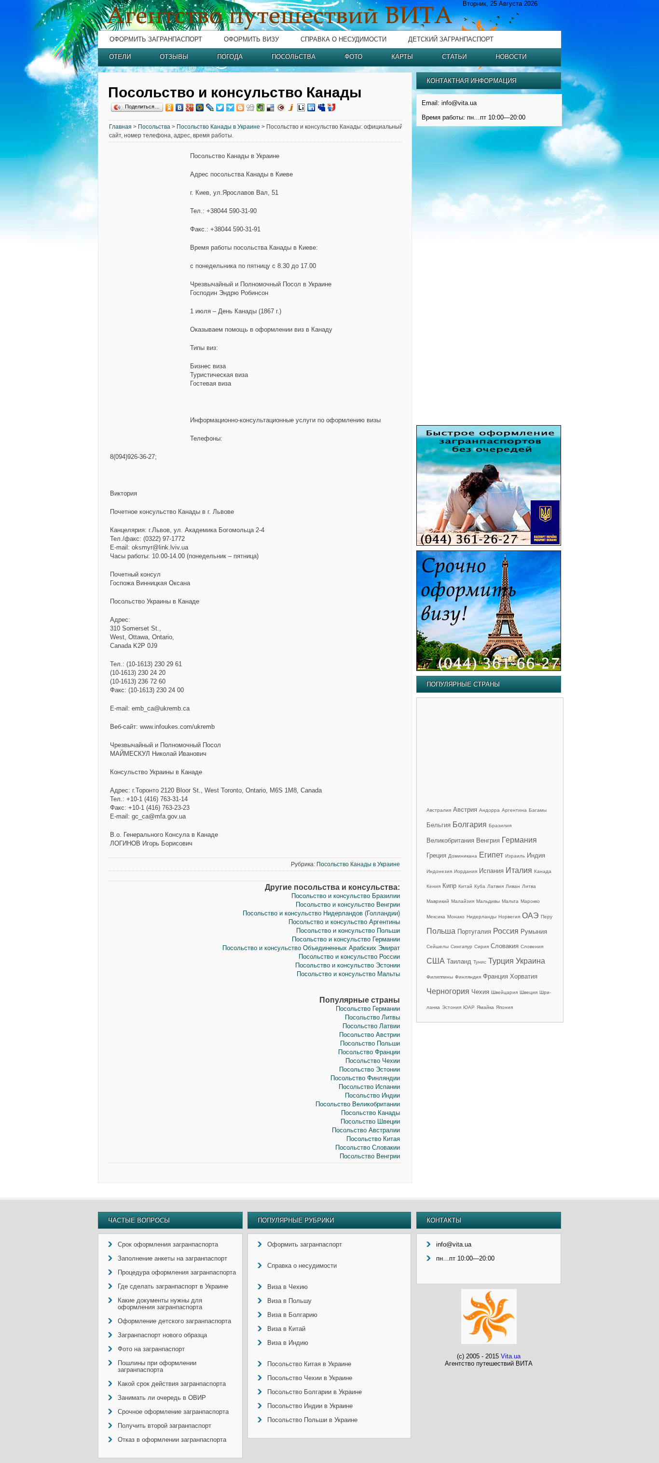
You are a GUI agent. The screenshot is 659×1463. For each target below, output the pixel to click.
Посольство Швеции (370, 1121)
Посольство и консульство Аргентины (344, 922)
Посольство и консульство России (349, 956)
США (435, 961)
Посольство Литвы (372, 1017)
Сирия (481, 946)
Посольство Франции (369, 1052)
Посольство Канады (370, 1112)
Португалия (474, 931)
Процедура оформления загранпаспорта (177, 1272)
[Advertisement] (149, 298)
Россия (506, 931)
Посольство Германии (368, 1008)
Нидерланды (481, 916)
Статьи (454, 56)
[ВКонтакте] (180, 107)
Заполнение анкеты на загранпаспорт (172, 1258)
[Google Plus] (190, 107)
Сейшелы (437, 946)
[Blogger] (240, 107)
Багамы (538, 810)
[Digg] (251, 107)
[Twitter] (220, 107)
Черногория (447, 991)
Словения (532, 946)
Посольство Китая (373, 1138)
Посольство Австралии (366, 1130)
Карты (402, 56)
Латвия (495, 886)
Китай (465, 886)
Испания (491, 870)
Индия (536, 855)
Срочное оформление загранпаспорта (173, 1411)
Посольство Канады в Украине (218, 126)
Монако (456, 916)
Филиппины (439, 977)
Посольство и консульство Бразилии (345, 895)
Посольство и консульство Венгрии (348, 904)
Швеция (528, 992)
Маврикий (437, 901)
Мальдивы (488, 901)
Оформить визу (251, 39)
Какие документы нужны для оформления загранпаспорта (160, 1304)
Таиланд (459, 961)
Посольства (294, 56)
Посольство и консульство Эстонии (347, 965)
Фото (353, 56)
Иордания (465, 871)
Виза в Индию (287, 1342)
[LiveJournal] (210, 107)
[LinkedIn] (311, 107)
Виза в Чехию (287, 1286)
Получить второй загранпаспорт (164, 1425)
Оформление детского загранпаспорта (174, 1321)
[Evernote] (261, 107)
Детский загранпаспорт (451, 39)
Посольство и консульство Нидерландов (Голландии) (321, 913)
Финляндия (468, 977)
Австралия (438, 810)
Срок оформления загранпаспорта (168, 1244)
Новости (510, 56)
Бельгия (438, 825)
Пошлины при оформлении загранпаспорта (157, 1366)
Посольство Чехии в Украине (309, 1378)
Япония (504, 1007)
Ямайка (485, 1007)
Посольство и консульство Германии (346, 939)
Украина (530, 961)
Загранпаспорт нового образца (162, 1335)
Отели (120, 56)
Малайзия (462, 901)
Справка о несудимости (343, 39)
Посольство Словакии (367, 1147)
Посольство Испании (369, 1086)
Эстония (451, 1007)
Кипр (449, 885)
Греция (436, 855)
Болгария (470, 824)
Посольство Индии (372, 1095)
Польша (440, 931)
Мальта (510, 901)
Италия (519, 870)
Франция (495, 976)
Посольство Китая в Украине (309, 1364)
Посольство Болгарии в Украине (314, 1392)
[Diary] (281, 107)
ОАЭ (530, 916)
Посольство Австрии (369, 1034)
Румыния (534, 931)
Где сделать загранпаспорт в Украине (173, 1286)
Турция (501, 961)
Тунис (479, 962)
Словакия (505, 946)
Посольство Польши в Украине (312, 1419)
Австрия (465, 809)
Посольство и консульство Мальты (348, 974)
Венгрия (488, 840)
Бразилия (500, 825)
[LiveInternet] (301, 107)
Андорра (489, 810)
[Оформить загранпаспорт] (488, 543)
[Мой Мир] (200, 107)
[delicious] (271, 107)
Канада (542, 871)
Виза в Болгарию (292, 1314)
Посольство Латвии (371, 1026)
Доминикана (462, 856)
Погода (230, 56)
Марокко (530, 901)
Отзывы (174, 56)
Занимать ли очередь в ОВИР (162, 1397)
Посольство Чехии (372, 1060)
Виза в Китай (286, 1328)
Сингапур (461, 946)
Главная (120, 126)
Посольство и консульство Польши (348, 930)
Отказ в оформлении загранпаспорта (172, 1439)
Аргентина (514, 810)
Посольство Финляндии (365, 1078)
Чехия (480, 991)
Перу (546, 916)
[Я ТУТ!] (332, 107)
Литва (529, 886)
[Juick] (291, 107)
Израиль (515, 856)
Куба (479, 886)
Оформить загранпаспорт (156, 39)
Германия (519, 840)
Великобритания (450, 840)
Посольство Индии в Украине (310, 1405)
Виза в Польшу (289, 1300)
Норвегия (509, 916)
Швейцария (504, 992)
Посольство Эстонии (369, 1069)
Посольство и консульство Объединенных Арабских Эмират (311, 948)
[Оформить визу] (488, 668)
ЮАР (469, 1007)
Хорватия (523, 976)
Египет (491, 855)
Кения (433, 886)
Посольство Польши (370, 1043)
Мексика (435, 916)
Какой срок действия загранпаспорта (172, 1383)
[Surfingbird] (230, 107)
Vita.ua (511, 1356)
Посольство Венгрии (370, 1156)
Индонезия (439, 871)
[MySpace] (321, 107)
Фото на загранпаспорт (151, 1349)
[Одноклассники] (170, 107)
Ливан (513, 886)
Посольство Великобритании (358, 1104)
